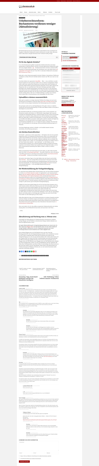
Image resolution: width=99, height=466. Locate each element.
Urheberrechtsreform (36, 255)
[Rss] (32, 1)
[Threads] (27, 1)
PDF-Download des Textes (25, 72)
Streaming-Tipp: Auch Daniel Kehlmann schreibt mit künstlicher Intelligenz (28, 278)
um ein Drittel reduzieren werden (31, 173)
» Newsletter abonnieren (67, 105)
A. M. (24, 391)
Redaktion (25, 310)
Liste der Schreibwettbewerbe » (70, 60)
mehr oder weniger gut (48, 356)
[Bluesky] (29, 1)
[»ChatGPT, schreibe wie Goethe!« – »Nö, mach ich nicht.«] (25, 264)
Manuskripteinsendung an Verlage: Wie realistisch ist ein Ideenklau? (51, 269)
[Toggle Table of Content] (56, 57)
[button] (78, 12)
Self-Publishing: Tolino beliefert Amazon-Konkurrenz (49, 277)
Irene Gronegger (22, 397)
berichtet (24, 159)
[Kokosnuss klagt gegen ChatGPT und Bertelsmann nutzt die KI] (39, 264)
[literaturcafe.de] (27, 6)
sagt (33, 67)
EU (22, 255)
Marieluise (21, 362)
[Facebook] (19, 1)
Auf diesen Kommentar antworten (24, 298)
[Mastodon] (30, 1)
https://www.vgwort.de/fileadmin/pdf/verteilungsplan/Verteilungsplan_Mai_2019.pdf (39, 419)
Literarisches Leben (25, 15)
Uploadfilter (38, 81)
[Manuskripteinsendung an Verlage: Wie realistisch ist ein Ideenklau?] (52, 264)
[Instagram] (21, 1)
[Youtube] (23, 1)
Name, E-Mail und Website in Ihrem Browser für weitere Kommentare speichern (35, 456)
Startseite (20, 15)
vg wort (47, 255)
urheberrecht (30, 255)
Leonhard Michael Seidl (27, 385)
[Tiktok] (25, 1)
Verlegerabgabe (42, 255)
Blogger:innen (30, 226)
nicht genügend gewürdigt (33, 152)
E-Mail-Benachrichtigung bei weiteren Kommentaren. (30, 458)
